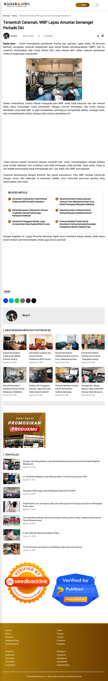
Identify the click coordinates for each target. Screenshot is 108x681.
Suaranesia (61, 655)
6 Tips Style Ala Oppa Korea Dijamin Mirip (41, 533)
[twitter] (11, 300)
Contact (8, 630)
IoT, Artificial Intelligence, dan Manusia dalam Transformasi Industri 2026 (55, 477)
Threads (60, 634)
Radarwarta (10, 655)
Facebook (61, 640)
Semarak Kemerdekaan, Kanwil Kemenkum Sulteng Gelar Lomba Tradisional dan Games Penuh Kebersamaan (62, 519)
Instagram (61, 644)
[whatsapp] (16, 300)
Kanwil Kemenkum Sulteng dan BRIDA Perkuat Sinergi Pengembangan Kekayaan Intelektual (12, 356)
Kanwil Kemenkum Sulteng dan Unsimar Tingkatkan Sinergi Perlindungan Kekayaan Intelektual (30, 213)
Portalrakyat (10, 662)
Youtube (60, 637)
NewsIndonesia (63, 665)
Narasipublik (62, 662)
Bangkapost (62, 658)
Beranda (6, 16)
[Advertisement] (54, 137)
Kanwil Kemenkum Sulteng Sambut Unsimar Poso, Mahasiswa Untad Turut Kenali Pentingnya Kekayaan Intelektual (77, 201)
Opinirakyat (9, 658)
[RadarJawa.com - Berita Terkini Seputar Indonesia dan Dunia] (17, 7)
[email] (28, 300)
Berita (14, 16)
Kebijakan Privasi (12, 640)
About (7, 634)
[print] (22, 300)
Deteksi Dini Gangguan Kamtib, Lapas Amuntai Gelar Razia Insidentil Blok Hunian (31, 222)
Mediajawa (61, 651)
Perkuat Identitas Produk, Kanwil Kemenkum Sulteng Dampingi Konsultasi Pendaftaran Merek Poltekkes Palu (78, 224)
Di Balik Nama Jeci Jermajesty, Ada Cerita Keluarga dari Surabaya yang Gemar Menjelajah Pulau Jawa (62, 505)
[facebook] (5, 300)
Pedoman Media (12, 644)
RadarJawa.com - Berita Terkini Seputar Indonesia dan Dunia (57, 676)
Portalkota (9, 651)
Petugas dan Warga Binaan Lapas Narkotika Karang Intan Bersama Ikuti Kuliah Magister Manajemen (92, 389)
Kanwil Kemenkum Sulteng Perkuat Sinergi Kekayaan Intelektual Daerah (76, 211)
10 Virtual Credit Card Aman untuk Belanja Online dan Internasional (52, 547)
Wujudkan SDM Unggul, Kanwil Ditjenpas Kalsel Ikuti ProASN (49, 491)
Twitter (59, 630)
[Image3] (24, 447)
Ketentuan (9, 637)
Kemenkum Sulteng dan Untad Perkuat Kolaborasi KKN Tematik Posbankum (29, 200)
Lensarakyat (10, 665)
